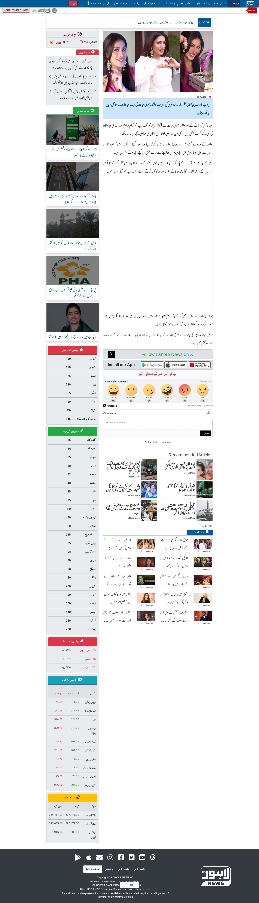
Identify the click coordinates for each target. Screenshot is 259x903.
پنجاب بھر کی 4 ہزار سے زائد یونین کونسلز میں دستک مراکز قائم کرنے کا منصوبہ (72, 152)
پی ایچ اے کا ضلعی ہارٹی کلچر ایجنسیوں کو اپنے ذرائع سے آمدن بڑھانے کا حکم (72, 293)
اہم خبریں (84, 52)
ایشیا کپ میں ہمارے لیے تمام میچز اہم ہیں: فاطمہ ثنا (72, 336)
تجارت (115, 3)
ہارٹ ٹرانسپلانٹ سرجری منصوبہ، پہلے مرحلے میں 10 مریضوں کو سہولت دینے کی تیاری (72, 199)
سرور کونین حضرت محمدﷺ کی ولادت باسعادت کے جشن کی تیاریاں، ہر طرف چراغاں (70, 64)
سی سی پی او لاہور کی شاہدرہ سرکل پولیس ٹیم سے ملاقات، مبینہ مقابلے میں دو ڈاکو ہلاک (70, 79)
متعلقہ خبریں (197, 532)
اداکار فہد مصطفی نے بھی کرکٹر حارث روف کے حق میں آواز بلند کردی (174, 616)
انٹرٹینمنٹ (135, 3)
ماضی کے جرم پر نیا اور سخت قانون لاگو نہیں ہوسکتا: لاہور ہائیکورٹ (72, 246)
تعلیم (180, 3)
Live (73, 4)
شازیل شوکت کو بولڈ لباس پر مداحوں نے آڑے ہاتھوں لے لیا (174, 562)
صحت (123, 3)
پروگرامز (206, 3)
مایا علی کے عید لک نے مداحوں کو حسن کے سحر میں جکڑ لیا (117, 544)
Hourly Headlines (16, 10)
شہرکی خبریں (219, 3)
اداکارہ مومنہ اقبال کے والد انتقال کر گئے (117, 562)
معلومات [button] (96, 3)
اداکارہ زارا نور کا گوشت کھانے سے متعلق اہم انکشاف (117, 598)
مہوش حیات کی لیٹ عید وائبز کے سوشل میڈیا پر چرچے (174, 544)
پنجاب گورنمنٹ (166, 3)
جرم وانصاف (149, 3)
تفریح (202, 22)
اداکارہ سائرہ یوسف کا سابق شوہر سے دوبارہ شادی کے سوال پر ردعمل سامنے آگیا (117, 616)
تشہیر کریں (123, 869)
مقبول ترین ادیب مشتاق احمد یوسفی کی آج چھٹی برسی (174, 598)
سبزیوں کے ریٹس (70, 431)
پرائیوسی (108, 869)
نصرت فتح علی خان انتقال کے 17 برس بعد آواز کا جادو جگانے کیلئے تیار (174, 580)
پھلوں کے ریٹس (70, 350)
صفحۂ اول (233, 3)
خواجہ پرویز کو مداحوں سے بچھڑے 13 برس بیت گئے (117, 580)
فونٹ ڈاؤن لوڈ (93, 869)
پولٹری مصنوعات (70, 641)
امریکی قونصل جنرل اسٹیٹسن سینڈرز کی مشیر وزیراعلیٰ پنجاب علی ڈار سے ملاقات (70, 94)
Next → (206, 525)
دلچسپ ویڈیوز (192, 3)
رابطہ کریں (139, 869)
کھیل (106, 3)
